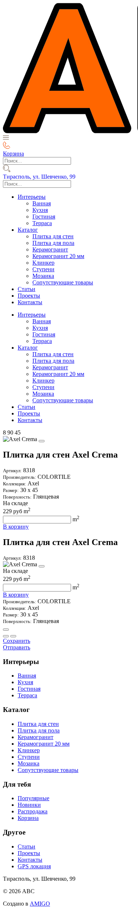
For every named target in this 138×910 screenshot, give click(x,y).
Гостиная (43, 216)
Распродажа (32, 811)
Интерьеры (32, 197)
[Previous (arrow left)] (6, 636)
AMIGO (40, 903)
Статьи (26, 289)
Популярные (33, 798)
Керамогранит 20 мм (58, 256)
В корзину (16, 526)
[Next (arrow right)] (13, 636)
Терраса (42, 223)
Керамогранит (50, 249)
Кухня (40, 210)
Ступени (43, 269)
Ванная (41, 203)
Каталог (28, 230)
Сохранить (16, 641)
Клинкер (43, 263)
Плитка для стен (53, 236)
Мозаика (43, 276)
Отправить (16, 647)
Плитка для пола (53, 243)
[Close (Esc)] (6, 630)
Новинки (29, 805)
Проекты (29, 295)
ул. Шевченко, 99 (39, 177)
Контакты (30, 302)
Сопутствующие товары (62, 282)
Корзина (28, 818)
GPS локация (34, 866)
